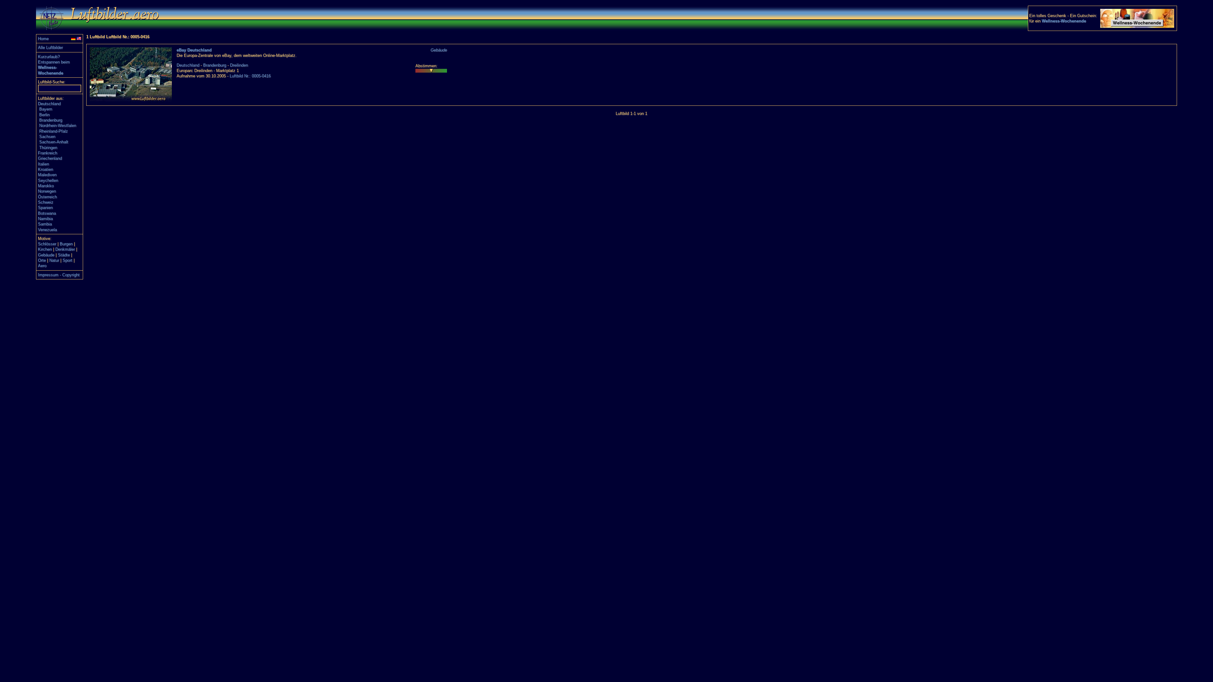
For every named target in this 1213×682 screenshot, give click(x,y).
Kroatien (45, 169)
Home (43, 38)
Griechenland (50, 158)
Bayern (45, 109)
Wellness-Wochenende (1064, 21)
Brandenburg (50, 120)
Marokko (46, 185)
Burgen (66, 244)
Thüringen (48, 147)
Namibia (45, 218)
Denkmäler (65, 249)
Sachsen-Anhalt (53, 142)
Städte (64, 255)
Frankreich (47, 153)
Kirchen (45, 249)
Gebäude (46, 255)
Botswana (47, 213)
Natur (54, 260)
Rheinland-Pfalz (53, 131)
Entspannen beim (54, 62)
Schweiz (45, 202)
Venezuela (47, 229)
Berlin (44, 114)
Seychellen (48, 180)
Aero (42, 265)
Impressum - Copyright (59, 274)
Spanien (45, 207)
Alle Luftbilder (50, 47)
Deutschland (49, 103)
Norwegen (47, 191)
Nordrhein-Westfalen (57, 125)
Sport (67, 260)
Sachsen (47, 136)
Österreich (47, 196)
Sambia (45, 224)
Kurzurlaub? (49, 56)
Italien (43, 164)
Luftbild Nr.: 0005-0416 (250, 76)
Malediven (47, 174)
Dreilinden (239, 65)
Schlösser (47, 244)
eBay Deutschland (194, 50)
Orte (42, 260)
